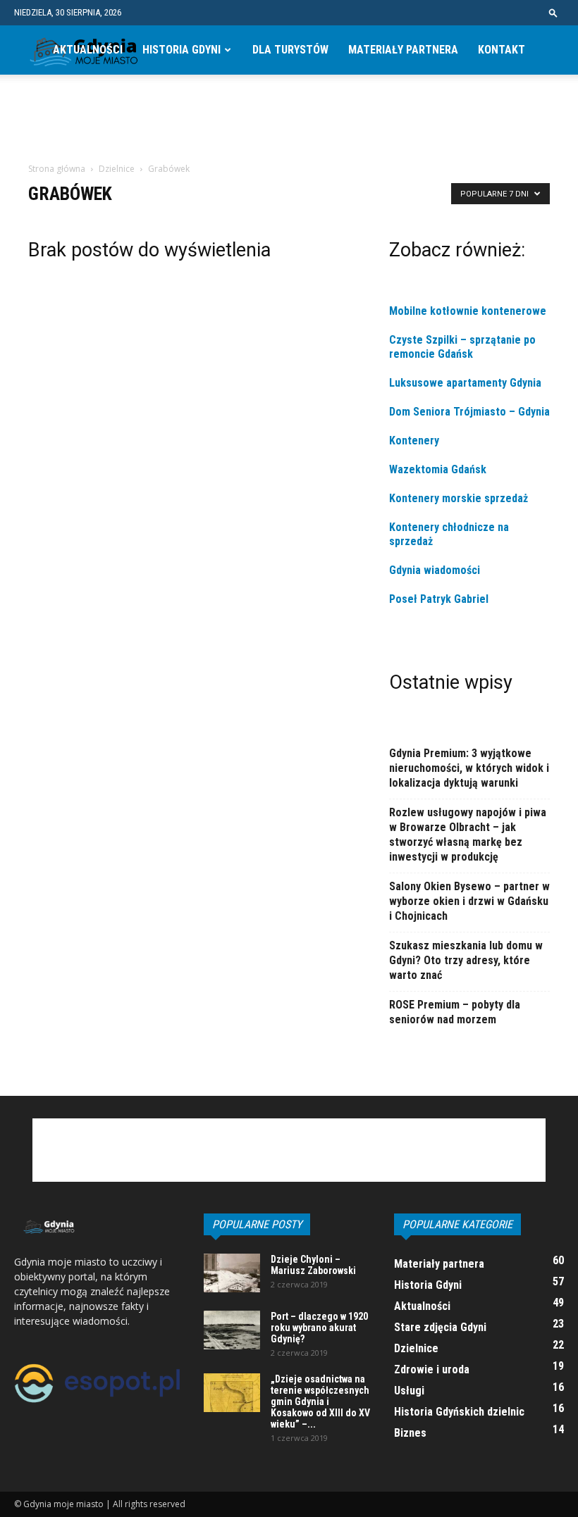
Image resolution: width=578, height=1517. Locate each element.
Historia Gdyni (181, 49)
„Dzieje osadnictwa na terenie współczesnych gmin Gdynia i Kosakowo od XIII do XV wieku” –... (320, 1401)
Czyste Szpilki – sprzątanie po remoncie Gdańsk (462, 347)
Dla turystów (290, 49)
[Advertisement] (289, 129)
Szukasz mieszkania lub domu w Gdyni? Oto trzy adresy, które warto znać (466, 960)
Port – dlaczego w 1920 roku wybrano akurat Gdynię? (319, 1327)
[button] (553, 12)
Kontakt (501, 49)
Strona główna (56, 169)
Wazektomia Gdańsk (437, 469)
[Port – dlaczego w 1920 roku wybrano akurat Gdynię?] (232, 1330)
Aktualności (88, 49)
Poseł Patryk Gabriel (438, 599)
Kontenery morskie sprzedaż (458, 498)
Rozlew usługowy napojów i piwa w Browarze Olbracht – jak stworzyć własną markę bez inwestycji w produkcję (467, 834)
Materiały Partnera (403, 49)
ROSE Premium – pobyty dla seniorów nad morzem (454, 1012)
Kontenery (414, 440)
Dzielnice (117, 169)
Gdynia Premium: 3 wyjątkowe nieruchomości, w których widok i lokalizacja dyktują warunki (469, 768)
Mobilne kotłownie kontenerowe (469, 311)
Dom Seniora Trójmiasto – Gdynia (469, 411)
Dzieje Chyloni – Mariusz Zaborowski (313, 1265)
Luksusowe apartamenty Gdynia (465, 382)
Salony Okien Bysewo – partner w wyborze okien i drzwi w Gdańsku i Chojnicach (469, 901)
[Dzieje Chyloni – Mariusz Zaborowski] (232, 1273)
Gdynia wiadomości (436, 570)
